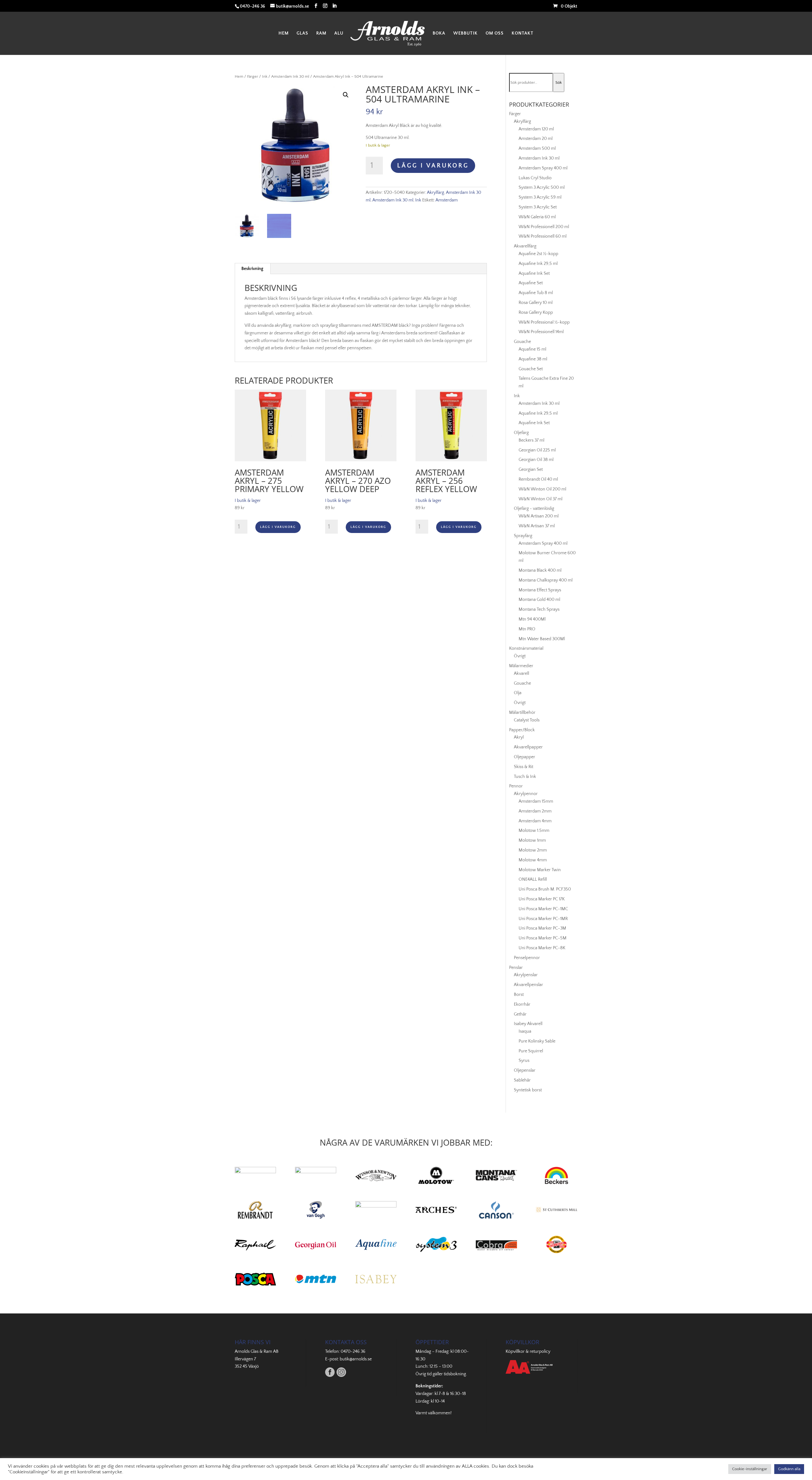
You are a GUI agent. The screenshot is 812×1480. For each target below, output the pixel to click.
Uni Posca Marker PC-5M (542, 938)
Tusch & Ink (525, 776)
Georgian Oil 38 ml (536, 459)
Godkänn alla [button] (789, 1469)
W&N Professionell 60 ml (542, 236)
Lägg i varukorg (433, 165)
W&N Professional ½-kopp (544, 322)
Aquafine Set (531, 283)
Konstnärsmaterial (526, 648)
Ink (264, 76)
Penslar (516, 967)
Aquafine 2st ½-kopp (538, 253)
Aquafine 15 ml (532, 349)
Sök (558, 82)
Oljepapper (524, 757)
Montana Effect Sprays (540, 590)
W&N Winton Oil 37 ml (540, 499)
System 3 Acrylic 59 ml (540, 197)
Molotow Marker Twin (540, 869)
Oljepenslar (524, 1070)
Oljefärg (521, 432)
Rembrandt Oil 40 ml (538, 479)
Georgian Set (531, 469)
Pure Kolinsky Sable (537, 1041)
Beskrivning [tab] (252, 268)
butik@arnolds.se (356, 1359)
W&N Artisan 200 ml (539, 516)
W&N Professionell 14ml (541, 331)
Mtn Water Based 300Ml (542, 638)
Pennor (516, 786)
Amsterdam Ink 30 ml (290, 76)
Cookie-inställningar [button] (749, 1469)
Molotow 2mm (533, 850)
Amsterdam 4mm (535, 821)
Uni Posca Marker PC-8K (542, 947)
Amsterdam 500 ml (537, 148)
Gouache (522, 341)
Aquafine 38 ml (533, 359)
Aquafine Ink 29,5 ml (538, 263)
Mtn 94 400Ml (532, 619)
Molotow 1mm (532, 840)
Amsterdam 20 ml (536, 138)
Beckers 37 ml (531, 440)
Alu (339, 33)
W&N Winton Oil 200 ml (542, 489)
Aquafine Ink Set (534, 273)
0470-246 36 (353, 1351)
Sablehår (522, 1080)
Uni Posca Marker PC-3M (542, 928)
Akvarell (521, 673)
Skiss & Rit (523, 766)
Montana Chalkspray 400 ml (546, 580)
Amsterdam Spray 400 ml (543, 168)
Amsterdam (446, 200)
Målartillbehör (522, 712)
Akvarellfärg (525, 246)
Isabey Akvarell (528, 1023)
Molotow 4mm (533, 860)
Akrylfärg (435, 192)
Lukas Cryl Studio (535, 178)
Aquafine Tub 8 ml (536, 292)
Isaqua (525, 1031)
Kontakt (523, 33)
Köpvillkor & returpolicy (528, 1351)
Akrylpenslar (526, 974)
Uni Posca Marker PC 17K (542, 899)
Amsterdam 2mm (535, 811)
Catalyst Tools (527, 720)
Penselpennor (527, 957)
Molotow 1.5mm (534, 830)
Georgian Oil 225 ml (537, 450)
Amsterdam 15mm (536, 801)
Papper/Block (522, 730)
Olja (517, 692)
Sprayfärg (523, 535)
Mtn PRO (527, 629)
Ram (321, 33)
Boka (439, 33)
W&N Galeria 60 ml (537, 217)
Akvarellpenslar (528, 984)
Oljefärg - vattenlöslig (534, 508)
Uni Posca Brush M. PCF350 (545, 889)
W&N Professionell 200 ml (544, 226)
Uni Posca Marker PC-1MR (543, 918)
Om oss (495, 33)
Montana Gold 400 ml (539, 599)
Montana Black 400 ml (540, 570)
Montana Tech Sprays (539, 609)
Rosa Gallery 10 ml (536, 302)
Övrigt (520, 656)
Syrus (524, 1060)
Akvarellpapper (528, 747)
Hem (283, 33)
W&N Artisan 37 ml (537, 526)
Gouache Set (531, 369)
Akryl (519, 737)
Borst (519, 994)
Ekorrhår (522, 1004)
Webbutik (465, 33)
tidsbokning (455, 1374)
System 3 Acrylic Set (538, 207)
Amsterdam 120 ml (536, 129)
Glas (302, 33)
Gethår (520, 1014)
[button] (345, 95)
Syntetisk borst (528, 1090)
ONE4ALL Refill (533, 879)
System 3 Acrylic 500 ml (542, 187)
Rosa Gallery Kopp (536, 312)
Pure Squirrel (531, 1051)
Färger (252, 76)
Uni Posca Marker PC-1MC (543, 908)
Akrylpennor (526, 793)
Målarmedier (521, 665)
